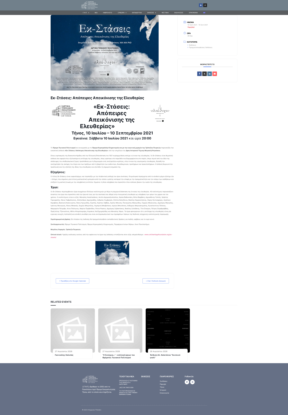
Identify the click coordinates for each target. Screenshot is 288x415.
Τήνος (162, 387)
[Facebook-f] (187, 382)
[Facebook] (201, 5)
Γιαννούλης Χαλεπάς (64, 355)
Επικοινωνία (193, 12)
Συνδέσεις (163, 381)
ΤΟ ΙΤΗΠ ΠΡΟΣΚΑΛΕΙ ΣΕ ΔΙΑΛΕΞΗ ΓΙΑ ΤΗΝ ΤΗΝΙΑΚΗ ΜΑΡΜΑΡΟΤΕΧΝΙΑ (128, 392)
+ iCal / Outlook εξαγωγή (156, 281)
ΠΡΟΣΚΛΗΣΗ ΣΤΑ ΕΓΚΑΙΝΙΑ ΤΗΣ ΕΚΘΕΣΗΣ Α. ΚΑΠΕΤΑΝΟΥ (128, 382)
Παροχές (163, 384)
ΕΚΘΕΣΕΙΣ (150, 12)
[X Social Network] (204, 74)
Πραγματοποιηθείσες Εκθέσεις (200, 47)
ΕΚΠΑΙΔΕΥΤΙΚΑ (137, 12)
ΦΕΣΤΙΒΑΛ (165, 12)
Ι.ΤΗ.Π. (85, 12)
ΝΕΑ (96, 12)
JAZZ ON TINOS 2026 (126, 387)
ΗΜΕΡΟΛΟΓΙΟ (107, 12)
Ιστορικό (163, 390)
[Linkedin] (209, 74)
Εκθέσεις (192, 45)
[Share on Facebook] (199, 74)
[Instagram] (205, 5)
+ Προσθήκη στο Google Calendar (72, 281)
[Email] (214, 74)
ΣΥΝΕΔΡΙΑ (121, 12)
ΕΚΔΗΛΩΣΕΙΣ (178, 12)
